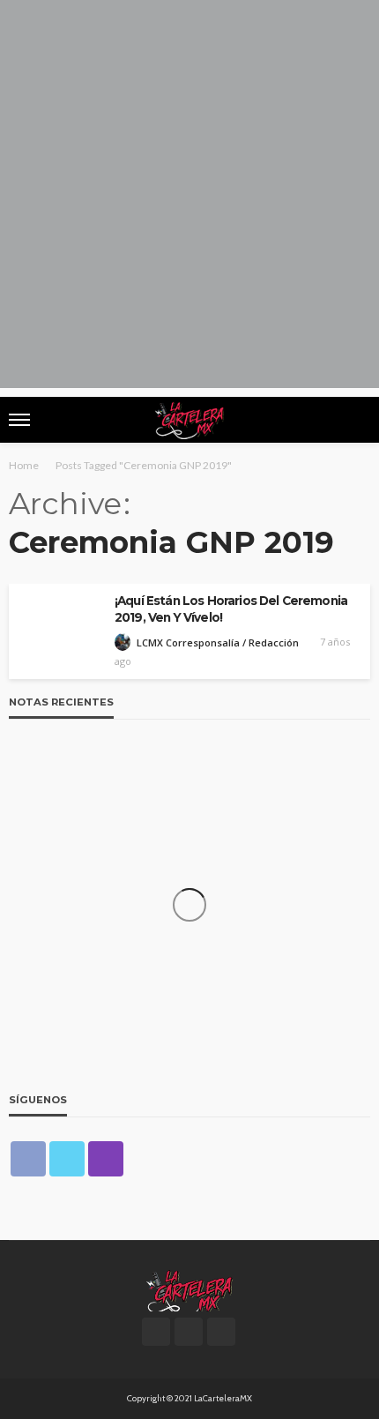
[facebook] (28, 1158)
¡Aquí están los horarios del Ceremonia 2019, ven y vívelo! (231, 609)
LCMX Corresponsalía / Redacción (218, 642)
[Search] (355, 420)
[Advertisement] (189, 198)
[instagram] (105, 1158)
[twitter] (67, 1158)
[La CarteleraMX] (189, 1289)
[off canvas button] (19, 420)
